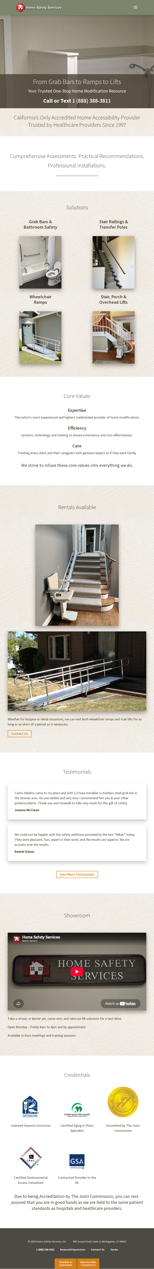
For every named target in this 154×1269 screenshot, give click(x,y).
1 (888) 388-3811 (45, 1249)
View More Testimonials (77, 874)
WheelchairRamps (40, 299)
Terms (114, 1249)
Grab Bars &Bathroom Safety (40, 224)
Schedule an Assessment (65, 1264)
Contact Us (19, 733)
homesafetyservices (72, 1249)
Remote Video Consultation (88, 1264)
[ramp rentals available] (77, 624)
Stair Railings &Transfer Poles (113, 224)
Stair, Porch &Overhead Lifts (113, 299)
